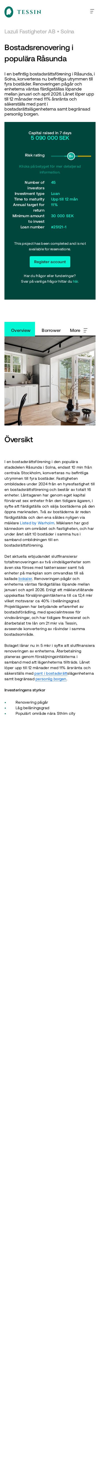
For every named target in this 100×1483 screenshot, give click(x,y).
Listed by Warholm (37, 523)
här (75, 281)
